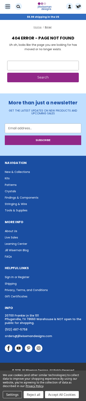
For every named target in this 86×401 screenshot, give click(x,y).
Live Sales (11, 237)
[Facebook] (8, 348)
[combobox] (43, 65)
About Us (11, 231)
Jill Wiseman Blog (17, 250)
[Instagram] (38, 348)
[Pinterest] (28, 348)
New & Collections (17, 172)
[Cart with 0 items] (78, 6)
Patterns (11, 185)
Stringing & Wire (16, 204)
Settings (12, 394)
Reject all (33, 394)
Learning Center (16, 244)
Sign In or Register (17, 277)
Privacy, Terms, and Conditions (26, 290)
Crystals (10, 191)
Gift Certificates (16, 296)
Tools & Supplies (16, 210)
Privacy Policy (34, 386)
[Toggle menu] (7, 6)
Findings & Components (21, 198)
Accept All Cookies (62, 394)
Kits (7, 178)
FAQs (8, 257)
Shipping (11, 284)
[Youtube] (18, 348)
